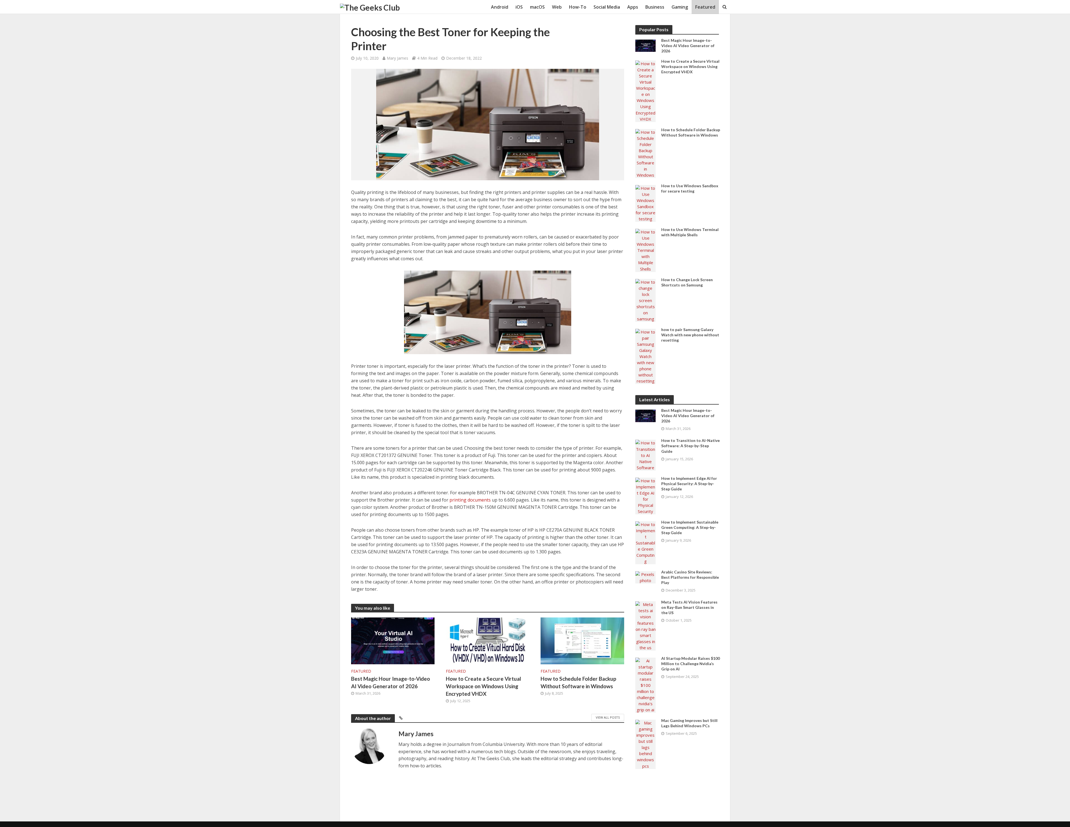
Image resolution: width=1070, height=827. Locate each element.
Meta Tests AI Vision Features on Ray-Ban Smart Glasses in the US (689, 607)
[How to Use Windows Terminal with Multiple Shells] (645, 249)
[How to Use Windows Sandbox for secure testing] (645, 203)
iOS (519, 7)
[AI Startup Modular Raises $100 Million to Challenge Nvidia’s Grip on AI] (645, 684)
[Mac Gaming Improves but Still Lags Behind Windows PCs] (645, 743)
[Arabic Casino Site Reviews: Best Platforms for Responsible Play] (645, 577)
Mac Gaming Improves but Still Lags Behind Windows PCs (689, 723)
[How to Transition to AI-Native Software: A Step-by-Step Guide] (645, 455)
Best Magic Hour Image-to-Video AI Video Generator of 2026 (390, 682)
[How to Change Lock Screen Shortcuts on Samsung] (645, 300)
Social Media (607, 7)
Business (654, 7)
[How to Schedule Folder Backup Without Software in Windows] (582, 640)
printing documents (470, 500)
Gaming (680, 7)
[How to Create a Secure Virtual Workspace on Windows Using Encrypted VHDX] (487, 640)
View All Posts (608, 717)
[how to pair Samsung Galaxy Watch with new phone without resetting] (645, 356)
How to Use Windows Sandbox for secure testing (689, 188)
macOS (537, 7)
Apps (632, 7)
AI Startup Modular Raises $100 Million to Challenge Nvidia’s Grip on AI (690, 663)
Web (557, 7)
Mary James (397, 58)
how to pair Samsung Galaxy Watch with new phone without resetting (690, 334)
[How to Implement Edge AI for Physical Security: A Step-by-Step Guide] (645, 495)
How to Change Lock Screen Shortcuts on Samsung (687, 282)
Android (499, 7)
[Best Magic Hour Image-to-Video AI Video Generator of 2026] (393, 640)
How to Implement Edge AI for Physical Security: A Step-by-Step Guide (689, 483)
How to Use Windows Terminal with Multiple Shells (690, 232)
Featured (705, 7)
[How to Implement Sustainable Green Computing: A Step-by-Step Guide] (645, 542)
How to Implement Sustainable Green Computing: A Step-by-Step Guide (689, 527)
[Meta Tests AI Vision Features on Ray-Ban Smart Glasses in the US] (645, 625)
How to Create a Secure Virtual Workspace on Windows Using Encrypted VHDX (483, 686)
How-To (577, 7)
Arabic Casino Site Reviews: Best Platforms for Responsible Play (690, 577)
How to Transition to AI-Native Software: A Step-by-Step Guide (690, 445)
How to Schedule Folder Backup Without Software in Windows (578, 682)
